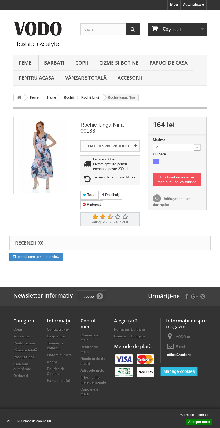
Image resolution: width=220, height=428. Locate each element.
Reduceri (20, 376)
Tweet (91, 195)
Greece (120, 336)
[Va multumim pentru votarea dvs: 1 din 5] (95, 217)
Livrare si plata (59, 355)
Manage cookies (179, 371)
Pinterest (93, 204)
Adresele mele (92, 371)
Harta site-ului (58, 381)
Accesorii (130, 77)
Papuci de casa (168, 62)
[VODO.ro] (42, 34)
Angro (52, 362)
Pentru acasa (36, 77)
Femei (26, 62)
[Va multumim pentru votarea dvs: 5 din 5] (125, 217)
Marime (159, 140)
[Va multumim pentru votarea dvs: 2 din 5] (102, 217)
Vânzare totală (86, 77)
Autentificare (193, 4)
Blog (174, 4)
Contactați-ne (58, 329)
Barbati (54, 62)
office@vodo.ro (179, 355)
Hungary (138, 336)
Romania (121, 329)
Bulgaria (138, 329)
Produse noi (23, 357)
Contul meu (88, 323)
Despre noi (56, 336)
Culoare (160, 154)
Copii (81, 62)
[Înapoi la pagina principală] (19, 97)
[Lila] (156, 161)
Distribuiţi (112, 195)
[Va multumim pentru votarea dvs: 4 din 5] (117, 217)
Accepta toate (199, 422)
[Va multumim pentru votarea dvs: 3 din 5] (110, 217)
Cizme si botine (118, 62)
